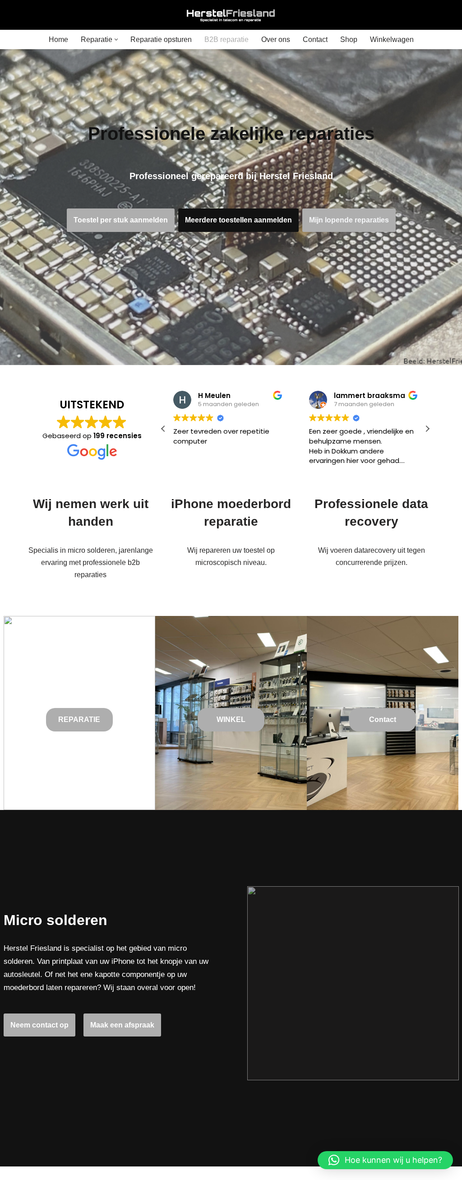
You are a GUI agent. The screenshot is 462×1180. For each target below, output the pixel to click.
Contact (315, 39)
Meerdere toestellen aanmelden (238, 220)
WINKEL (231, 719)
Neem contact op (39, 1025)
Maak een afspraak (122, 1025)
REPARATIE (79, 719)
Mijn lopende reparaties (349, 220)
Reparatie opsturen (161, 39)
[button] (116, 39)
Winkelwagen (392, 39)
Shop (348, 39)
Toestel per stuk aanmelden (121, 220)
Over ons (275, 39)
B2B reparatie (226, 39)
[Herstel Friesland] (231, 15)
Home (58, 39)
